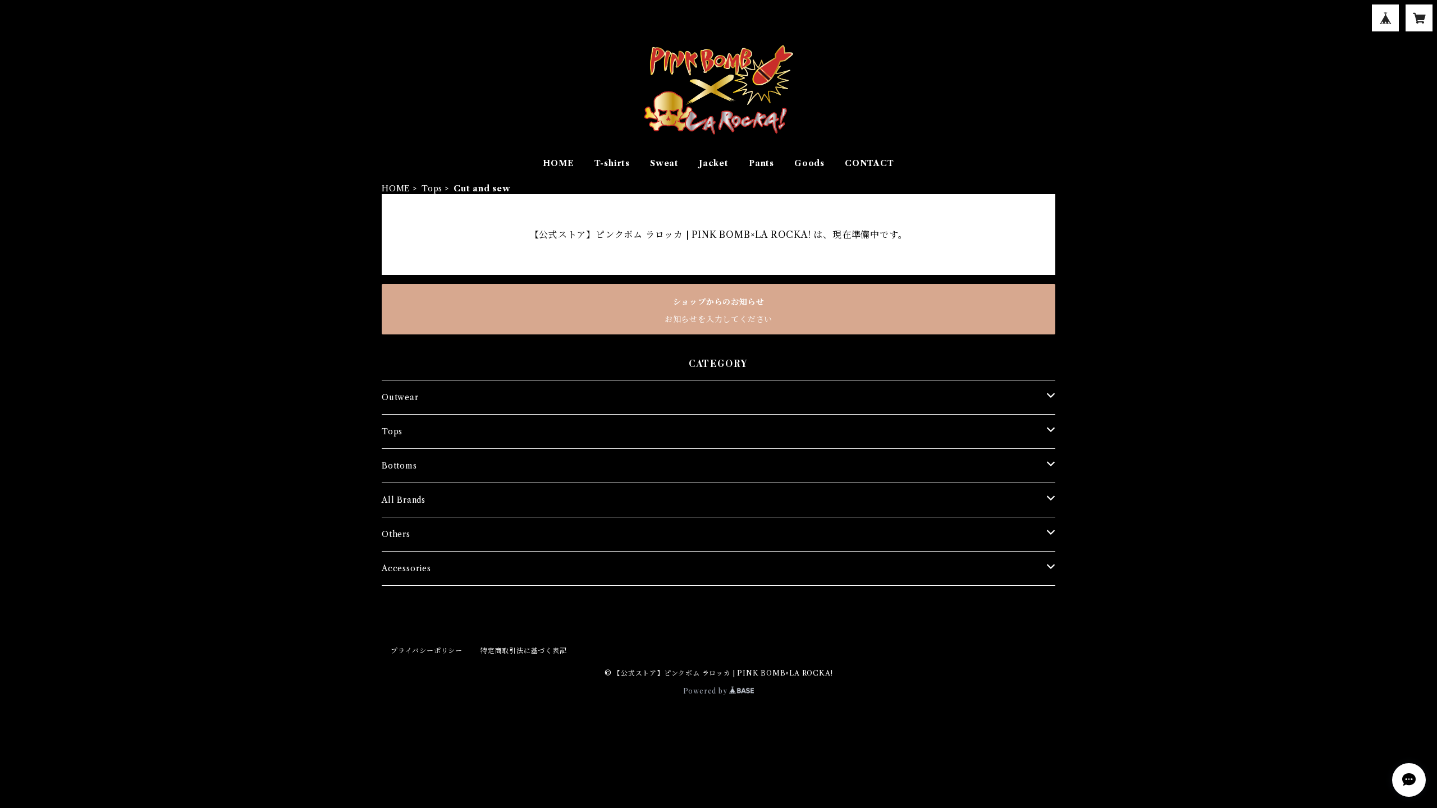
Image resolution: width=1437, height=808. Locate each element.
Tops (432, 188)
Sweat (664, 163)
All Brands (403, 500)
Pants (761, 163)
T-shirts (612, 163)
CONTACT (869, 163)
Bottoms (399, 466)
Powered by (706, 691)
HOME (558, 163)
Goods (809, 163)
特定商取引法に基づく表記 (523, 650)
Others (396, 534)
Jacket (714, 163)
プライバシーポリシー (427, 650)
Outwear (400, 397)
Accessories (406, 568)
